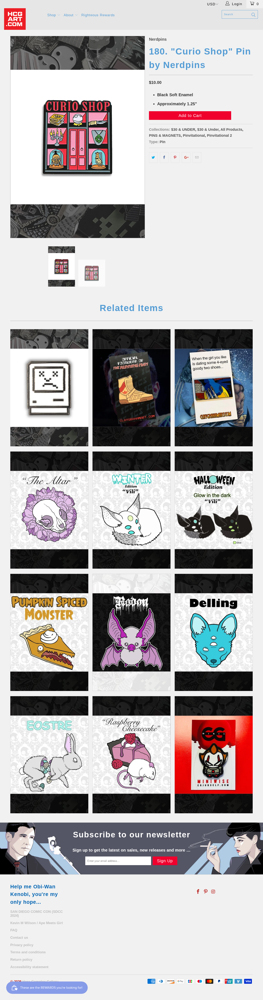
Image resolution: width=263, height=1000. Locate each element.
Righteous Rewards (98, 15)
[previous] (17, 137)
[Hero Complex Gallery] (23, 19)
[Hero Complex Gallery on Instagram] (213, 892)
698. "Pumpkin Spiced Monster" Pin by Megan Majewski (49, 632)
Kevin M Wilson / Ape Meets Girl (36, 923)
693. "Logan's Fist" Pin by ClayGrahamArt (214, 387)
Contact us (19, 938)
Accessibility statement (29, 967)
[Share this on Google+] (186, 157)
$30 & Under (208, 129)
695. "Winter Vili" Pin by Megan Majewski (131, 510)
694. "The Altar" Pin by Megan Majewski (49, 510)
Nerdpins (158, 39)
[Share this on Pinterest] (175, 157)
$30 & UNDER (183, 129)
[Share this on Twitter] (153, 157)
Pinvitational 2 (219, 135)
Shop (52, 15)
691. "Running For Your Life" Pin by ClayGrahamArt (131, 387)
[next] (137, 137)
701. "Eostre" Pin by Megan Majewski (49, 754)
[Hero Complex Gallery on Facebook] (198, 892)
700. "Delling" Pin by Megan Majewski (214, 632)
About (69, 15)
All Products (231, 129)
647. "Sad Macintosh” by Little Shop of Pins (49, 387)
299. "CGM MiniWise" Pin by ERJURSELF (214, 754)
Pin (162, 142)
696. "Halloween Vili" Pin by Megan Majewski (214, 510)
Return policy (21, 960)
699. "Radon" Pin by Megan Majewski (131, 632)
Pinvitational (194, 135)
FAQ (13, 930)
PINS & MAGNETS (165, 135)
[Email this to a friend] (197, 157)
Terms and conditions (28, 952)
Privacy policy (21, 945)
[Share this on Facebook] (164, 157)
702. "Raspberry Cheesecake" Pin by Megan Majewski (131, 754)
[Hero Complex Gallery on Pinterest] (206, 892)
